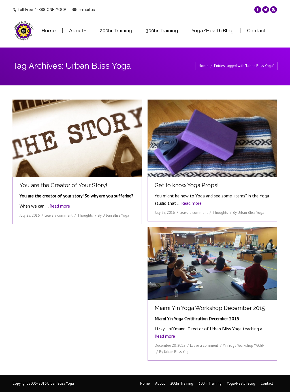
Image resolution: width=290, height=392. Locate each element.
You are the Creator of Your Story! (63, 185)
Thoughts (85, 215)
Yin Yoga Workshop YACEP (243, 345)
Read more (60, 206)
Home (203, 65)
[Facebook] (257, 9)
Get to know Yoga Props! (187, 185)
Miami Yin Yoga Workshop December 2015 (210, 308)
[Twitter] (265, 9)
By (113, 215)
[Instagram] (273, 9)
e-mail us (86, 9)
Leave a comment (58, 215)
